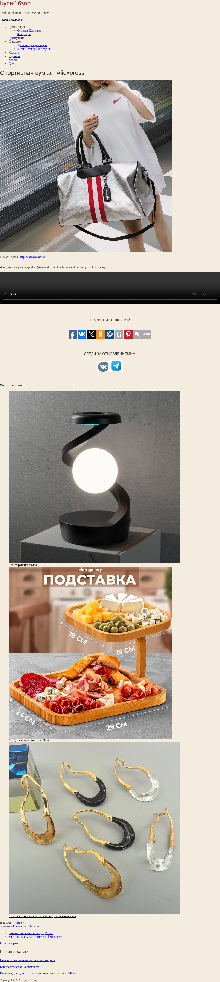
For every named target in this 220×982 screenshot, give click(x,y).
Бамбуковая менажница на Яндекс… (32, 740)
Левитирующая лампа (23, 565)
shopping (34, 926)
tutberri (19, 923)
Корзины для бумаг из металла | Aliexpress (35, 937)
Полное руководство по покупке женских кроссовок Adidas (38, 973)
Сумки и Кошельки (29, 30)
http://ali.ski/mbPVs (32, 257)
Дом (11, 63)
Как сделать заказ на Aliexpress (19, 967)
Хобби (13, 60)
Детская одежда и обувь (32, 45)
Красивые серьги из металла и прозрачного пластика (42, 916)
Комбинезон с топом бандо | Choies (31, 933)
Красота (14, 52)
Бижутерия (24, 34)
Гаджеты (14, 56)
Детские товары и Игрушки (34, 49)
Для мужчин (17, 38)
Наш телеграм (9, 943)
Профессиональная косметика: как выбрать (27, 960)
